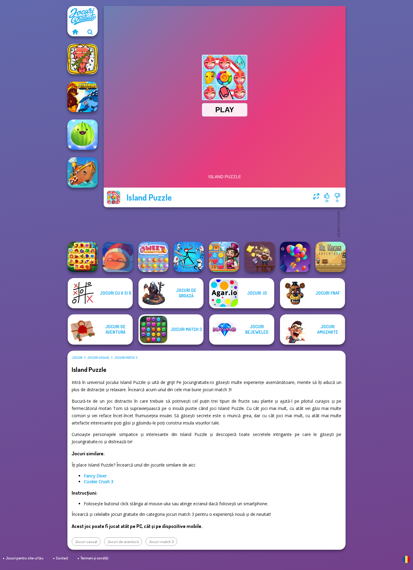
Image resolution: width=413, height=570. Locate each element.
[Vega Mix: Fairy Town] (224, 257)
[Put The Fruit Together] (82, 135)
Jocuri (77, 357)
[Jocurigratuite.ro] (75, 31)
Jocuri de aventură (123, 541)
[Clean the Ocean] (82, 172)
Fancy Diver (95, 476)
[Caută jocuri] (90, 31)
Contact (62, 558)
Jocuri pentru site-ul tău (25, 558)
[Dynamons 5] (82, 97)
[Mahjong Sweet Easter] (153, 257)
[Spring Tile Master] (82, 257)
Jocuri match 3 (125, 357)
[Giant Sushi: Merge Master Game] (82, 59)
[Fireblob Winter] (118, 257)
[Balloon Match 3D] (295, 257)
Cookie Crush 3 (98, 481)
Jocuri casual (98, 357)
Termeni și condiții (94, 558)
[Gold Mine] (260, 257)
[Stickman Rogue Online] (189, 257)
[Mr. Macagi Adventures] (330, 257)
